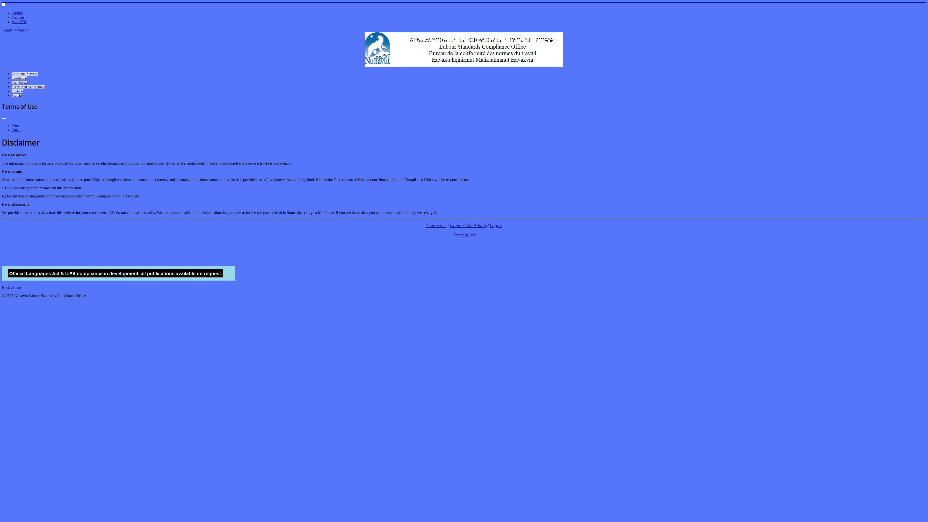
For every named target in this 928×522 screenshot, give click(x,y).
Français (18, 17)
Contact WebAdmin (468, 225)
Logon (496, 225)
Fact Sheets (19, 82)
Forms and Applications (28, 87)
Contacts (17, 91)
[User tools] (4, 118)
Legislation (19, 78)
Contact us (436, 225)
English (17, 13)
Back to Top (11, 287)
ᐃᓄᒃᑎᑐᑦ (19, 22)
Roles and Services (25, 74)
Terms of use (464, 234)
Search (16, 95)
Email (16, 130)
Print (15, 125)
